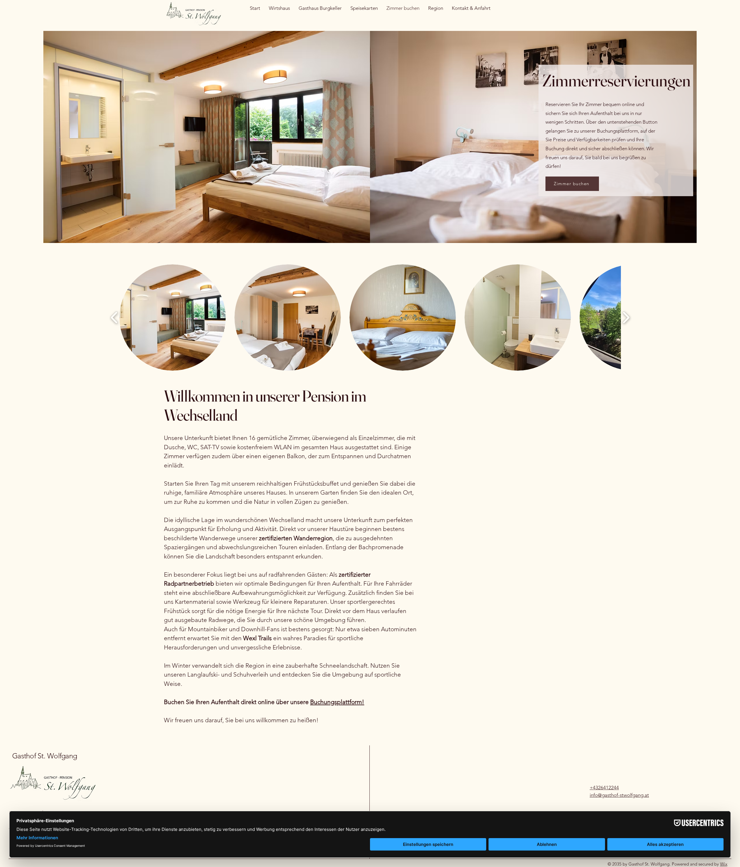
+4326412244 (604, 787)
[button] (172, 317)
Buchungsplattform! (337, 702)
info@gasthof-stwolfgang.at (619, 795)
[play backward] (114, 318)
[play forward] (625, 318)
